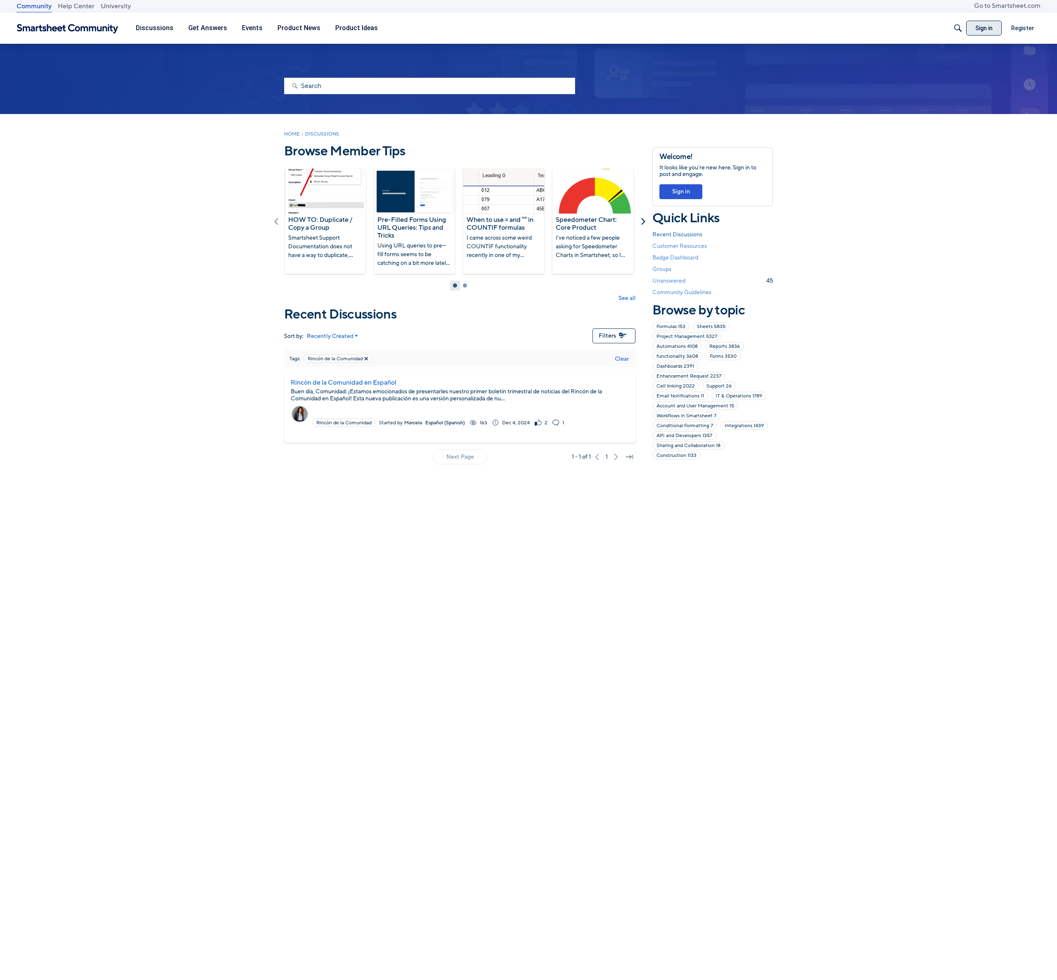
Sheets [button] (711, 326)
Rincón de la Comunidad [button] (344, 422)
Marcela (413, 422)
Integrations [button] (744, 425)
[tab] (455, 285)
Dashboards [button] (675, 366)
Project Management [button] (686, 336)
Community (34, 6)
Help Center (76, 6)
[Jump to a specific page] (629, 457)
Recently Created (330, 336)
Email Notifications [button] (680, 395)
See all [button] (627, 298)
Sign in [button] (681, 191)
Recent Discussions (677, 234)
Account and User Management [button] (695, 405)
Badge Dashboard (675, 258)
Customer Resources (679, 246)
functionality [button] (677, 356)
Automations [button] (677, 346)
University (116, 6)
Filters (607, 336)
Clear (622, 359)
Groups (661, 269)
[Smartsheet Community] (67, 28)
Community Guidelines (681, 292)
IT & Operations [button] (739, 395)
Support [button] (719, 386)
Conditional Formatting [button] (684, 425)
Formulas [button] (670, 326)
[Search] (957, 28)
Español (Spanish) (445, 422)
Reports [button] (724, 346)
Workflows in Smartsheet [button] (686, 415)
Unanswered (712, 281)
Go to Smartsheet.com (1007, 5)
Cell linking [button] (675, 386)
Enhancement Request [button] (688, 376)
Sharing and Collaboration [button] (688, 445)
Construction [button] (676, 455)
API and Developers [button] (684, 435)
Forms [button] (723, 356)
